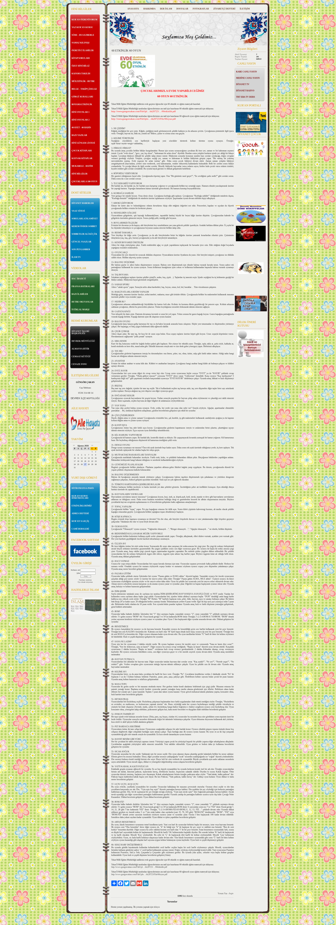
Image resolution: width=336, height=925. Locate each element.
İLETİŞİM (245, 9)
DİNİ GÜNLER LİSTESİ (83, 143)
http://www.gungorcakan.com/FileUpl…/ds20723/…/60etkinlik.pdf (139, 867)
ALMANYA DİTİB (80, 349)
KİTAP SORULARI (81, 58)
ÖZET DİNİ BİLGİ (80, 66)
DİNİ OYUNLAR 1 (80, 112)
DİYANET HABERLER (83, 203)
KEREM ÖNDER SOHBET (84, 226)
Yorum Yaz (222, 893)
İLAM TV (76, 257)
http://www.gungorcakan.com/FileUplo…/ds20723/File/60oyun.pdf (139, 874)
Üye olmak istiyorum (85, 582)
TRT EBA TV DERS (245, 97)
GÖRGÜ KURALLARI (82, 96)
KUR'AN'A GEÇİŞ (80, 521)
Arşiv (231, 893)
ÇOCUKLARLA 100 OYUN (84, 181)
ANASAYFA (133, 9)
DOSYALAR (182, 9)
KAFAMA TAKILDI (81, 73)
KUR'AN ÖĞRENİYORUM (84, 19)
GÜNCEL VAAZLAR (81, 242)
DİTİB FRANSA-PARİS (83, 488)
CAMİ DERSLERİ (80, 529)
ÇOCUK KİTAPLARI (82, 150)
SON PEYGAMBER (81, 249)
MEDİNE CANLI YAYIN (248, 78)
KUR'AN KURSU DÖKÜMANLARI (80, 497)
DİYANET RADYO (245, 90)
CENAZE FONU (79, 364)
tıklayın (157, 907)
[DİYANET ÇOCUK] (250, 156)
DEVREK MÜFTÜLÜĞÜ (83, 341)
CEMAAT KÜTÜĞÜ (81, 356)
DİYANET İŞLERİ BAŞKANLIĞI (80, 332)
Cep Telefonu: (85, 388)
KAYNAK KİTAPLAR (82, 158)
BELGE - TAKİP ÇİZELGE (84, 89)
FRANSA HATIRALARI (83, 286)
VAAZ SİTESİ (78, 211)
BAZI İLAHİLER (80, 294)
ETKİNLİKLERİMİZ (82, 506)
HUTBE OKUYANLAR (82, 302)
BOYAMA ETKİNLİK (82, 104)
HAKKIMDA (149, 9)
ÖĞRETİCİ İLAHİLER (83, 50)
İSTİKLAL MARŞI (80, 309)
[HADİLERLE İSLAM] (86, 613)
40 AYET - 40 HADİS (81, 127)
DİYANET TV (242, 84)
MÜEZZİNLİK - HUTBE (83, 81)
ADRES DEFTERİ (80, 513)
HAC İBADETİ (79, 279)
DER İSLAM (166, 9)
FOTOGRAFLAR (201, 9)
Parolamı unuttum (85, 580)
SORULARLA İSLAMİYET (85, 218)
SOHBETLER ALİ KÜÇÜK (84, 234)
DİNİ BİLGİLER (80, 174)
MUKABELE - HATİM (82, 166)
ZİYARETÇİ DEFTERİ (224, 9)
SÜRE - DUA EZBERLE (83, 35)
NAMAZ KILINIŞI (80, 43)
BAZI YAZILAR (79, 135)
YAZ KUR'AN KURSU (82, 27)
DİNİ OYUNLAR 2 (80, 120)
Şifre (78, 573)
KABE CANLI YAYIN (246, 71)
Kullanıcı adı (75, 570)
